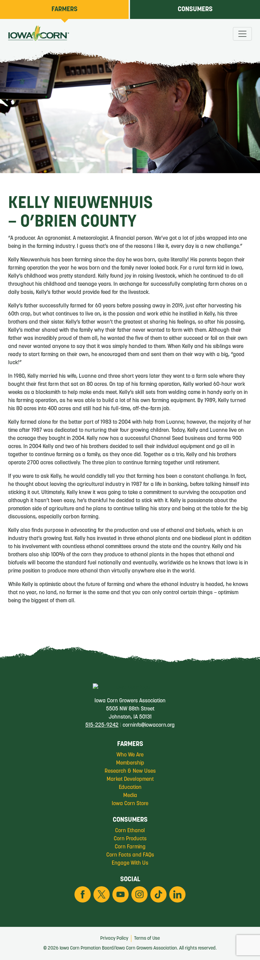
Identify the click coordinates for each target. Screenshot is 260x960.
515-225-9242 (101, 725)
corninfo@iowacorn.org (149, 725)
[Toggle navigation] (242, 34)
